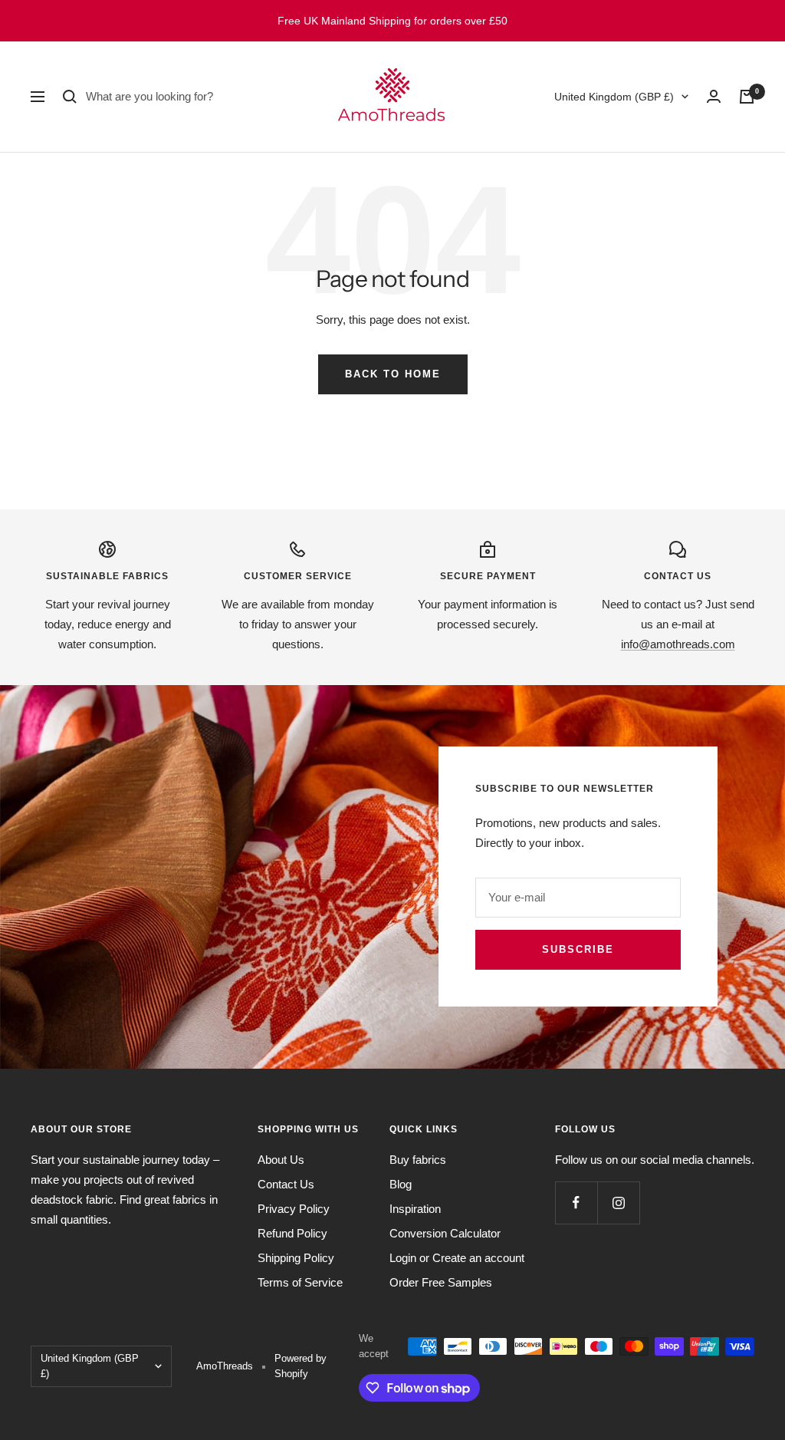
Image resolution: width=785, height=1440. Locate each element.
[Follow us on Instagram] (618, 1202)
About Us (281, 1159)
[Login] (714, 96)
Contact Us (286, 1184)
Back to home (393, 374)
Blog (400, 1184)
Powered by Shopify (300, 1366)
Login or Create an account (456, 1257)
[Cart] (746, 97)
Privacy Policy (294, 1208)
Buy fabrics (417, 1159)
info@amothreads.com (678, 644)
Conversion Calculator (445, 1233)
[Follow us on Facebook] (576, 1202)
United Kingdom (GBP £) (614, 97)
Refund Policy (292, 1233)
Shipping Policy (296, 1257)
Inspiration (415, 1208)
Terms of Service (300, 1282)
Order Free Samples (440, 1282)
